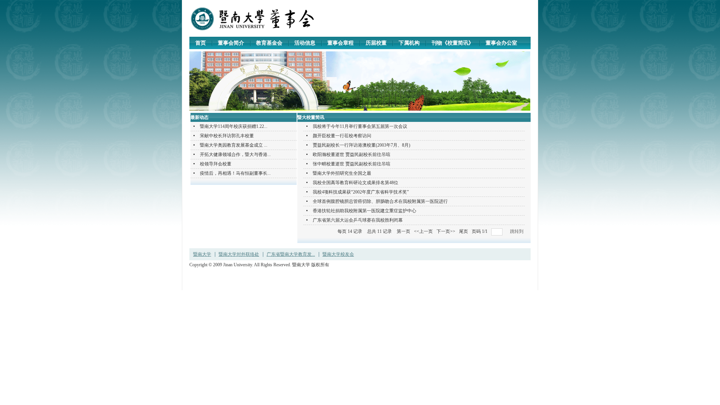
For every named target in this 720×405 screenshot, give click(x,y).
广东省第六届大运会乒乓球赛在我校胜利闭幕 (358, 220)
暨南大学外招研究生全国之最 (342, 173)
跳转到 (517, 231)
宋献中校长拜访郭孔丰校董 (227, 135)
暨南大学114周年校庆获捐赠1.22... (233, 126)
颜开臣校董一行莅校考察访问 (342, 135)
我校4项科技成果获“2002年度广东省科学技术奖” (361, 192)
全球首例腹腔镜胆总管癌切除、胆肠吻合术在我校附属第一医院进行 (380, 201)
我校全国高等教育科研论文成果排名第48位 (355, 182)
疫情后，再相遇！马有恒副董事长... (235, 173)
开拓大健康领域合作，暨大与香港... (235, 154)
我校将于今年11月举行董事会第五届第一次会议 (360, 126)
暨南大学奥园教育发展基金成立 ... (233, 145)
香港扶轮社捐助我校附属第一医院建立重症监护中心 (364, 210)
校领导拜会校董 (215, 163)
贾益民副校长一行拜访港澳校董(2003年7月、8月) (361, 145)
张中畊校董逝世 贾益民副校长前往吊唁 (351, 163)
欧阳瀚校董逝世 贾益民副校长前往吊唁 (351, 154)
